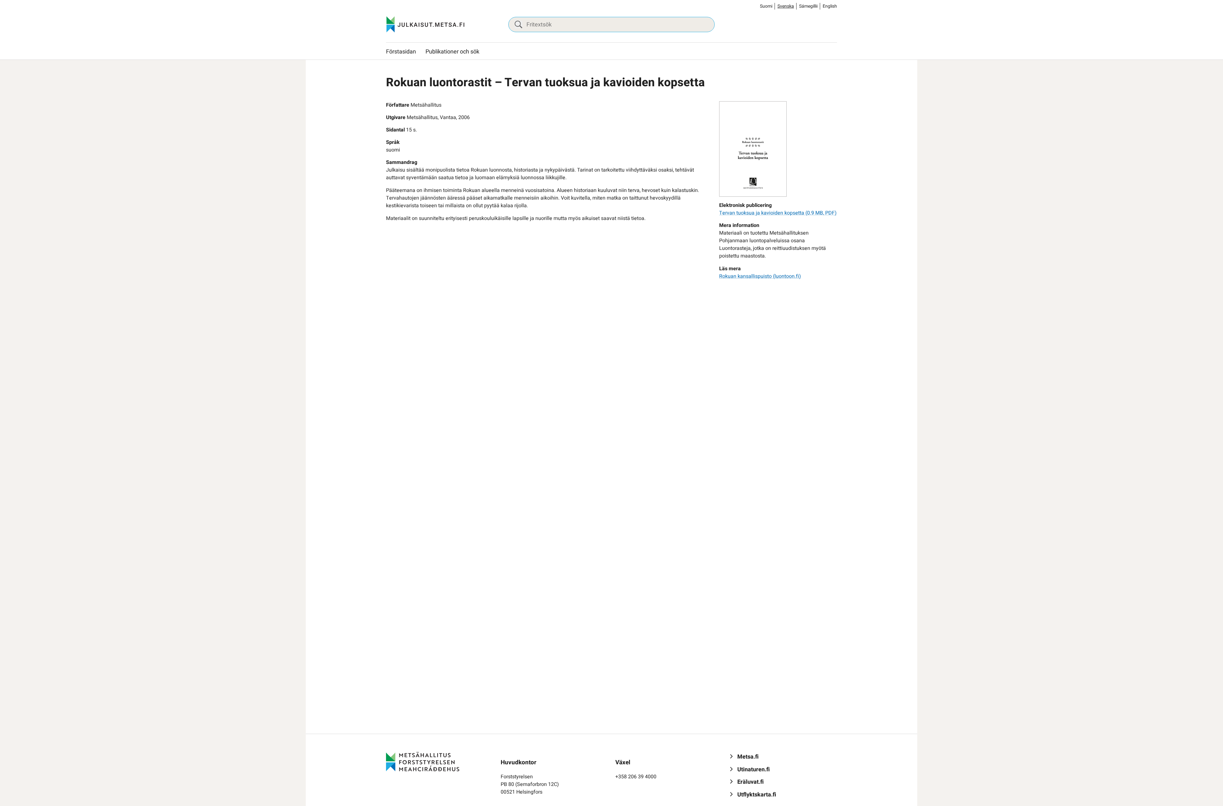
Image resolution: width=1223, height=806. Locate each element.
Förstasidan (401, 51)
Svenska (785, 6)
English (830, 6)
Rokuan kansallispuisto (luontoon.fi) (760, 276)
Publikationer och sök (452, 51)
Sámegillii (808, 6)
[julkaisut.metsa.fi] (422, 761)
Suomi (766, 6)
